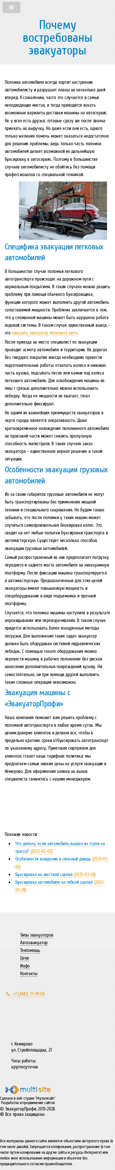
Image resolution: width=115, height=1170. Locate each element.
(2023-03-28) (55, 874)
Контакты (28, 973)
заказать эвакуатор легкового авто (44, 333)
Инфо (25, 966)
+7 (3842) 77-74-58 (28, 994)
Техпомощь (30, 950)
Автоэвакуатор (34, 942)
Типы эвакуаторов (36, 935)
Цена (24, 958)
